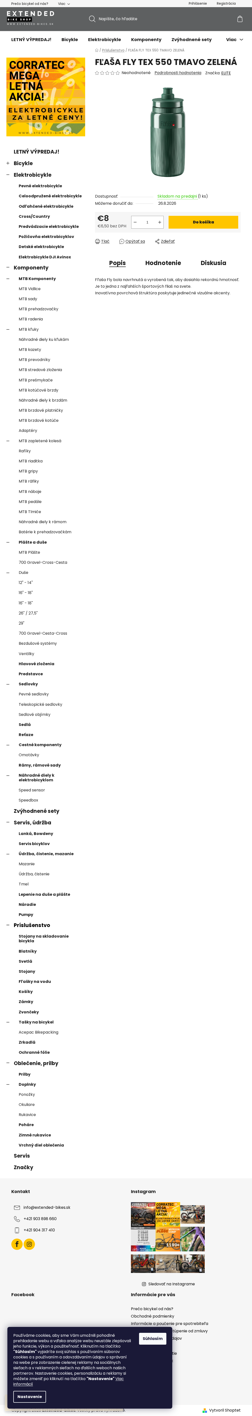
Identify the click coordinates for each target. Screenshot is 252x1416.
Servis (22, 1155)
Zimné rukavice (35, 1135)
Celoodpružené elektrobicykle (50, 196)
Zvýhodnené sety (36, 811)
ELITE (226, 73)
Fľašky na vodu (35, 981)
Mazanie (27, 864)
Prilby (25, 1074)
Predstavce (31, 674)
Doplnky (27, 1084)
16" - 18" (26, 593)
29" (21, 623)
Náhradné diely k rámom (42, 522)
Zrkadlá (27, 1042)
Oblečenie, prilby (36, 1063)
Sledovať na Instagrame (171, 1284)
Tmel (24, 884)
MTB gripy (28, 471)
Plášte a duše (33, 542)
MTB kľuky (29, 329)
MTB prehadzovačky (38, 309)
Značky (23, 1167)
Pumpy (26, 914)
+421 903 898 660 (40, 1219)
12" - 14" (26, 582)
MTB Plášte (29, 552)
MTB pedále (30, 501)
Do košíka (203, 222)
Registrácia (226, 3)
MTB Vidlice (30, 289)
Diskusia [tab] (213, 263)
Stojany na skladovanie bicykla (44, 938)
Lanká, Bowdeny (36, 833)
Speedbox (28, 800)
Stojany (27, 971)
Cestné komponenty (40, 745)
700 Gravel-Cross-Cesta (43, 562)
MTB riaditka (31, 461)
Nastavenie (29, 1397)
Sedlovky (28, 684)
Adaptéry (28, 430)
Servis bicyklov (34, 844)
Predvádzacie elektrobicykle (49, 226)
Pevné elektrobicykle (40, 186)
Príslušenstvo (32, 925)
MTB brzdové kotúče (39, 420)
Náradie (27, 904)
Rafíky (25, 451)
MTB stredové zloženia (40, 370)
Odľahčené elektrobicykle (46, 206)
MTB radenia (31, 319)
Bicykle (23, 163)
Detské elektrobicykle (41, 247)
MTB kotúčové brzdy (38, 390)
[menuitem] (31, 39)
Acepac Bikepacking (38, 1032)
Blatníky (28, 951)
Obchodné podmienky (152, 1316)
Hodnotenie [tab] (163, 263)
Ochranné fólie (34, 1052)
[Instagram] (29, 1244)
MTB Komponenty (37, 279)
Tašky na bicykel (36, 1022)
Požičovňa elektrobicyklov (46, 236)
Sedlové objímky (34, 714)
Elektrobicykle (32, 174)
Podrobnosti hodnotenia (178, 73)
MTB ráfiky (29, 481)
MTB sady (28, 299)
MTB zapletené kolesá (40, 441)
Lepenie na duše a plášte (44, 894)
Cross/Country (34, 216)
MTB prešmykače (36, 380)
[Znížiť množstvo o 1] (135, 222)
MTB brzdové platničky (41, 410)
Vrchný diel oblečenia (41, 1145)
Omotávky (29, 755)
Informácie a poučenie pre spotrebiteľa (169, 1323)
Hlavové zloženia (36, 664)
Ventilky (26, 654)
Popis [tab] (117, 263)
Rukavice (27, 1114)
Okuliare (27, 1104)
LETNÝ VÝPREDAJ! (36, 151)
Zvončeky (29, 1012)
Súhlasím (153, 1338)
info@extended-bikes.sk (47, 1207)
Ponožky (27, 1094)
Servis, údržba (32, 822)
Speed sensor (32, 790)
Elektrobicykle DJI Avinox (45, 257)
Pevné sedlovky (34, 694)
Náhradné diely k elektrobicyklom (36, 777)
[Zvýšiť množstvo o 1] (159, 222)
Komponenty (31, 267)
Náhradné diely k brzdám (43, 400)
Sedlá (25, 724)
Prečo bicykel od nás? (29, 3)
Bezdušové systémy (38, 643)
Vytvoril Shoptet (225, 1410)
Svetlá (25, 961)
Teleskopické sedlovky (40, 704)
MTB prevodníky (34, 359)
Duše (23, 572)
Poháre (26, 1125)
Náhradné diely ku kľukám (44, 339)
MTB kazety (30, 349)
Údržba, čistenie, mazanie (46, 854)
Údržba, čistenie (34, 874)
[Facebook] (17, 1244)
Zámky (26, 1002)
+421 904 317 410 (39, 1230)
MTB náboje (30, 491)
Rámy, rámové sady (40, 765)
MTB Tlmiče (30, 512)
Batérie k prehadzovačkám (45, 532)
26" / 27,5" (28, 613)
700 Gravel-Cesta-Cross (43, 633)
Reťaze (26, 735)
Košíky (26, 991)
